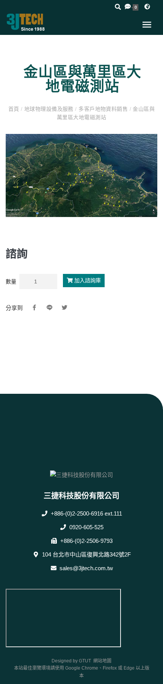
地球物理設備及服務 (49, 109)
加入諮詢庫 (87, 280)
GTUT (85, 661)
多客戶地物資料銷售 (103, 109)
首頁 (14, 109)
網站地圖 (102, 661)
